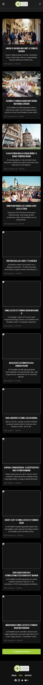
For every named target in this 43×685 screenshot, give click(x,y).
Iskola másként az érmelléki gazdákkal (21, 418)
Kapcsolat (28, 675)
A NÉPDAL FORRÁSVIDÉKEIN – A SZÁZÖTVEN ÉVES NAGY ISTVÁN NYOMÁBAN (21, 469)
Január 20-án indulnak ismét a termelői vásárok (21, 50)
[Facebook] (16, 680)
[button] (3, 4)
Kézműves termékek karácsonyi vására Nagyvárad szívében (21, 102)
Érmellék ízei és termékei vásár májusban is (21, 312)
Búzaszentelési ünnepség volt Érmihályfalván (21, 364)
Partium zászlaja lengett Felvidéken (21, 261)
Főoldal (14, 675)
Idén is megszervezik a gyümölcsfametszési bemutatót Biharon (21, 574)
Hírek (20, 675)
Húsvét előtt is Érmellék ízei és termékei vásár (21, 521)
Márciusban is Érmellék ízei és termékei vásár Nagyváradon (21, 626)
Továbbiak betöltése (21, 652)
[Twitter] (22, 680)
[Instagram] (19, 680)
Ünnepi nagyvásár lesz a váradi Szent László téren (21, 207)
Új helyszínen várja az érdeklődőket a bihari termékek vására (21, 155)
